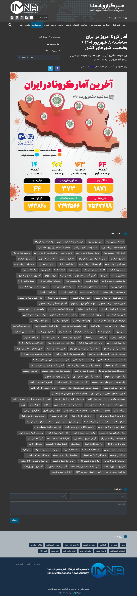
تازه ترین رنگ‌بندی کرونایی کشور (111, 360)
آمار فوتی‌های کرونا (92, 421)
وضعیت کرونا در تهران (100, 410)
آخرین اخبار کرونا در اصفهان (113, 292)
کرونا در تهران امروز (51, 410)
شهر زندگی (116, 25)
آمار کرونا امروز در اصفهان (95, 337)
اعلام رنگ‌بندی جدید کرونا (41, 382)
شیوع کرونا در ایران (26, 258)
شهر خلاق (43, 551)
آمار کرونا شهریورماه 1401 (114, 466)
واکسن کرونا (65, 275)
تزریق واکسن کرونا (26, 281)
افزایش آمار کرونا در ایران (94, 270)
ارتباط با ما (20, 564)
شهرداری (55, 551)
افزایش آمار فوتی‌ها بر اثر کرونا (39, 421)
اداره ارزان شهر (69, 551)
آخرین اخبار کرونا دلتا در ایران (113, 438)
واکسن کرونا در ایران (21, 253)
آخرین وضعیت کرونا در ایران (113, 247)
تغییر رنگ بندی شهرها (56, 348)
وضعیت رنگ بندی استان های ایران (84, 348)
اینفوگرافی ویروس (117, 455)
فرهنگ (68, 25)
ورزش (53, 25)
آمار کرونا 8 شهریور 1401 (88, 461)
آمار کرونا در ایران (118, 258)
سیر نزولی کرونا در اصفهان (92, 315)
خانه (124, 25)
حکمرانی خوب (85, 551)
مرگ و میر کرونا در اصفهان (34, 315)
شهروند (114, 545)
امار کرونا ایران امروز (45, 331)
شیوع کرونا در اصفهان (81, 298)
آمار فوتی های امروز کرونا (114, 421)
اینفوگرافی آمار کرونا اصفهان (94, 455)
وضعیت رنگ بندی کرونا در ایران (67, 404)
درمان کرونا (120, 331)
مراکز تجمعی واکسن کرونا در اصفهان (109, 320)
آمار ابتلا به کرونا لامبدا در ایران (47, 427)
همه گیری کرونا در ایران (115, 264)
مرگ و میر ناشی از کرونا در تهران (111, 416)
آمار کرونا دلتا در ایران (116, 343)
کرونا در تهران (119, 410)
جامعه (60, 25)
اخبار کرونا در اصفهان (89, 292)
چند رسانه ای (55, 37)
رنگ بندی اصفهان (30, 371)
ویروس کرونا (74, 270)
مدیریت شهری (89, 545)
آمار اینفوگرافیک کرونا (94, 444)
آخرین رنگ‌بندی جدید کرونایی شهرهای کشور (32, 399)
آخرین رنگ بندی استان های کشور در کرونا (51, 360)
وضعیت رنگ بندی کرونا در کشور (87, 376)
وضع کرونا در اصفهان (81, 320)
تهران (23, 404)
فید (27, 18)
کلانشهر (103, 545)
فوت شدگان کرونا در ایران (90, 264)
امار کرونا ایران (65, 331)
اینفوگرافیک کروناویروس (56, 444)
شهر (123, 545)
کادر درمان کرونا (105, 331)
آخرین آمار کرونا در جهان (85, 275)
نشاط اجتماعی (36, 545)
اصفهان (47, 404)
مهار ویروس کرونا (95, 241)
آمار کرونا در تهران (117, 337)
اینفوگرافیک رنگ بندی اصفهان (66, 455)
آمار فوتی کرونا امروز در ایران (68, 421)
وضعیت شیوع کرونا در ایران (31, 433)
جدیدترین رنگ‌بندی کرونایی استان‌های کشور (106, 399)
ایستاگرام (22, 18)
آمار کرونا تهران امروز (72, 337)
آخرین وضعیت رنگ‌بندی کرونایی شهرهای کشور (105, 404)
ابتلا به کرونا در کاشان (116, 444)
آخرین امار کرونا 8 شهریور (63, 461)
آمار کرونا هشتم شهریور (61, 472)
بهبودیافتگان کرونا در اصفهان (60, 309)
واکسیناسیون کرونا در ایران (45, 253)
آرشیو (31, 18)
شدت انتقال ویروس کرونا (114, 253)
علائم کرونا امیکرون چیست (46, 326)
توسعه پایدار (101, 551)
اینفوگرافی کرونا (35, 444)
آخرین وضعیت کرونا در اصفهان (112, 303)
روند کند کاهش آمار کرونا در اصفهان (109, 298)
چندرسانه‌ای (36, 25)
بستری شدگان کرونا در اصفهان (112, 433)
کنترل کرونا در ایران (67, 264)
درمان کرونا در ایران (117, 270)
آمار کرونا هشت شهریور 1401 (88, 472)
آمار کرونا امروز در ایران (84, 331)
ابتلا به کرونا (59, 270)
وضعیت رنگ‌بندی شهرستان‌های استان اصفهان (79, 388)
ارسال (14, 520)
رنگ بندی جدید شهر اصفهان (57, 376)
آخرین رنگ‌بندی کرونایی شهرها (112, 371)
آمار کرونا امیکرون (35, 438)
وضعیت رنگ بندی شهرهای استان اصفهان (69, 393)
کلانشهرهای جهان (71, 545)
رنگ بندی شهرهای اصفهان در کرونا (36, 354)
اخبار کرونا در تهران (31, 410)
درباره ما (37, 564)
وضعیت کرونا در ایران (44, 241)
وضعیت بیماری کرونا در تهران (33, 416)
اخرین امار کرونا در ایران (24, 264)
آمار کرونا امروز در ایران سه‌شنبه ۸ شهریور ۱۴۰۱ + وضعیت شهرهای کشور (104, 42)
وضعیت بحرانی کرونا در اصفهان (63, 315)
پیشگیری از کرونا (118, 275)
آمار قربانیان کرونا (118, 287)
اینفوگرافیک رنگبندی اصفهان (37, 455)
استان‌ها (106, 25)
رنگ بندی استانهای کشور (83, 360)
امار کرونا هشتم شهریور (115, 472)
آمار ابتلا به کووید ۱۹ (58, 416)
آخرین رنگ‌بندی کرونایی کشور (43, 388)
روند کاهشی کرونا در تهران (82, 416)
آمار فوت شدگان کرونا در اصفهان (53, 303)
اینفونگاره (27, 450)
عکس (27, 25)
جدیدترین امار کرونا (50, 337)
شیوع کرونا (45, 270)
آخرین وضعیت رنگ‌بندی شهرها (29, 348)
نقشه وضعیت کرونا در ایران (85, 247)
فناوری (46, 25)
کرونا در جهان (50, 275)
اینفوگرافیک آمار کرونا (91, 450)
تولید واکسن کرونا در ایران (84, 433)
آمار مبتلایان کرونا (72, 281)
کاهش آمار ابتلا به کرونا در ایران (111, 427)
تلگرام (17, 18)
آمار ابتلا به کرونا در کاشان (58, 438)
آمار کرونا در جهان (60, 320)
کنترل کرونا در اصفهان (40, 320)
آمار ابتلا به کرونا (29, 270)
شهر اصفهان (35, 404)
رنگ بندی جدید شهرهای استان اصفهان (108, 382)
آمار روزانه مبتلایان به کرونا (29, 275)
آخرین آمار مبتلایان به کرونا (49, 281)
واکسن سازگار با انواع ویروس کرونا (79, 427)
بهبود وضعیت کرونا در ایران (87, 253)
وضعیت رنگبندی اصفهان (115, 365)
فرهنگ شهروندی (117, 551)
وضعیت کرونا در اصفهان (57, 298)
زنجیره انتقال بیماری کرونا (63, 287)
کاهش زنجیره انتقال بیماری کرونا (92, 287)
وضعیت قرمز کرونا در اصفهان (113, 309)
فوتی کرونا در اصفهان (116, 315)
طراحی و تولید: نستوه (67, 592)
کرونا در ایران (66, 253)
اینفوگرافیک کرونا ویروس (114, 450)
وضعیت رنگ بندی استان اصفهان (56, 371)
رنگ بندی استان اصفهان (115, 376)
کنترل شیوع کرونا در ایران (58, 433)
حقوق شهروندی (53, 545)
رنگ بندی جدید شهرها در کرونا (61, 343)
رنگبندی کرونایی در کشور (84, 371)
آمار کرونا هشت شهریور (57, 466)
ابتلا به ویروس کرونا (115, 241)
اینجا (92, 66)
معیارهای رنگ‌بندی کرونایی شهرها (69, 399)
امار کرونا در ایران (67, 258)
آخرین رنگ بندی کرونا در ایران (90, 343)
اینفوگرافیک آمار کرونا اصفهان (47, 450)
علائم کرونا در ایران (47, 264)
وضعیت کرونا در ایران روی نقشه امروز (54, 247)
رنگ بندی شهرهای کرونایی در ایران (69, 354)
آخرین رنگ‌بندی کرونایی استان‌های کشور (108, 393)
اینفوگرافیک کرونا (71, 450)
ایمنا (98, 7)
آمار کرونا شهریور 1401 (33, 466)
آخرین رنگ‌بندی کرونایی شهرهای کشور (47, 365)
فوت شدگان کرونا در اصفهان (83, 303)
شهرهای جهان (95, 25)
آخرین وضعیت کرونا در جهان (74, 326)
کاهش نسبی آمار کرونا (23, 331)
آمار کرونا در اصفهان (67, 292)
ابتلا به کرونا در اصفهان (86, 309)
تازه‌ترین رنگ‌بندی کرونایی (114, 388)
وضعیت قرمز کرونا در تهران (75, 410)
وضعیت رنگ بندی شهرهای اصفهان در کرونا (107, 354)
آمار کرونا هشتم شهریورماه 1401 (85, 466)
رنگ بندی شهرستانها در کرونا (31, 343)
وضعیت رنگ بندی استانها (114, 348)
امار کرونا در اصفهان (47, 292)
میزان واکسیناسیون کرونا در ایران (93, 258)
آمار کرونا (103, 275)
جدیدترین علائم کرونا (22, 326)
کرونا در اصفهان (91, 281)
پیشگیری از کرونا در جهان (114, 326)
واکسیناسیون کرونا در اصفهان (31, 309)
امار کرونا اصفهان (31, 337)
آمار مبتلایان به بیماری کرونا (113, 281)
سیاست (84, 25)
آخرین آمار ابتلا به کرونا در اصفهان (34, 287)
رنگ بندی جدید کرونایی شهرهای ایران (72, 382)
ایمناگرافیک (43, 37)
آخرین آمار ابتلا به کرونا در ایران (70, 241)
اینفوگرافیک (76, 444)
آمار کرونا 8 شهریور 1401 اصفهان (34, 461)
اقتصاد (76, 25)
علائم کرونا (95, 326)
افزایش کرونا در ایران (47, 258)
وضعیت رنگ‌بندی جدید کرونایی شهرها (84, 365)
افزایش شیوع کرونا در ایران (85, 438)
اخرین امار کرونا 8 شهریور (114, 461)
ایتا (12, 18)
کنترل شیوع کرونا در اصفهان (30, 298)
